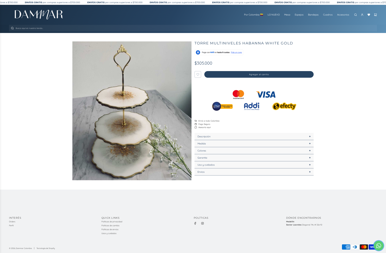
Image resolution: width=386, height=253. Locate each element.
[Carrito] (375, 14)
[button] (254, 136)
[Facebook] (195, 223)
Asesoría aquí (204, 127)
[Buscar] (355, 14)
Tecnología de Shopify (45, 248)
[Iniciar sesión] (362, 14)
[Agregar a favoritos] (198, 74)
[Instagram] (202, 223)
